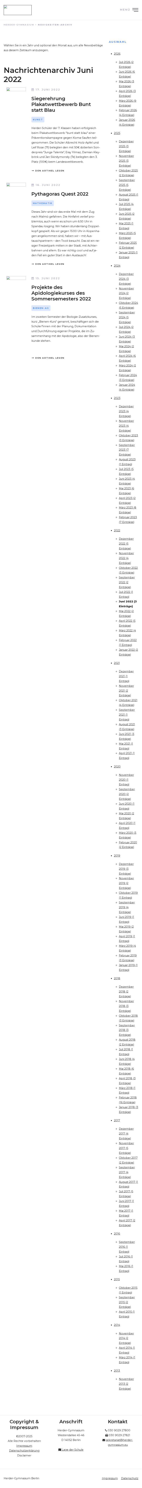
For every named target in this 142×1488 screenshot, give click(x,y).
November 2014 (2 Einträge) (126, 1338)
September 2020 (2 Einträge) (127, 794)
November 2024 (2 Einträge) (126, 293)
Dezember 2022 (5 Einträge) (126, 543)
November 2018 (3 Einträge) (126, 1006)
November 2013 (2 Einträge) (126, 1383)
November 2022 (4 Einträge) (126, 558)
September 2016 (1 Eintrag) (127, 1246)
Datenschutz (129, 1478)
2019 (117, 855)
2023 (117, 398)
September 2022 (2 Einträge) (127, 582)
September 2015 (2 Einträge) (127, 1302)
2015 (117, 1279)
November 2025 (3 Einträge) (126, 160)
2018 (117, 978)
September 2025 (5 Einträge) (127, 185)
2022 (117, 530)
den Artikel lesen (49, 170)
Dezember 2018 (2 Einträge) (126, 991)
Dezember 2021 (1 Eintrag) (126, 676)
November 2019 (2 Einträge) (126, 883)
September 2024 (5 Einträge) (127, 317)
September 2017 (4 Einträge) (127, 1172)
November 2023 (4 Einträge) (126, 425)
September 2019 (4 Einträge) (127, 907)
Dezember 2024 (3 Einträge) (126, 278)
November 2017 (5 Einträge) (126, 1148)
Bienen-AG (41, 308)
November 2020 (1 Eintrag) (126, 779)
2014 (117, 1325)
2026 (117, 53)
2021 (117, 663)
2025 (117, 133)
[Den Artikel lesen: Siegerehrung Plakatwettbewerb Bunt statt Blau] (16, 94)
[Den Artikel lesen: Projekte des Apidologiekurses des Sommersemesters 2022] (16, 285)
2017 (117, 1120)
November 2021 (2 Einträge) (126, 690)
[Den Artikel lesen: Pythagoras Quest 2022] (16, 190)
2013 (117, 1370)
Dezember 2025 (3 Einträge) (126, 146)
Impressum (110, 1478)
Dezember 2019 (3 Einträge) (126, 868)
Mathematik (43, 203)
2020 (117, 766)
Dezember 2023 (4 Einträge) (126, 411)
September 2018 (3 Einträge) (127, 1030)
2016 (117, 1233)
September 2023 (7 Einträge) (127, 449)
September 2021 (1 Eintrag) (127, 714)
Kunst (38, 119)
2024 (117, 265)
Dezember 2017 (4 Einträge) (126, 1133)
